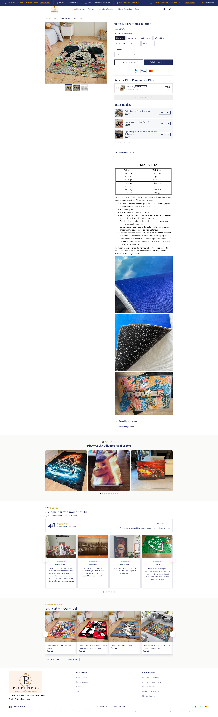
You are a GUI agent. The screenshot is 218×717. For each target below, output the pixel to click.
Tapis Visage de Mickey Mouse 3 (137, 122)
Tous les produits (51, 18)
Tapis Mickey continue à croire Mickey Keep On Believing (141, 133)
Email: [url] (11, 699)
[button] (48, 472)
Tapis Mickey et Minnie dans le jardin (138, 111)
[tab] (103, 592)
